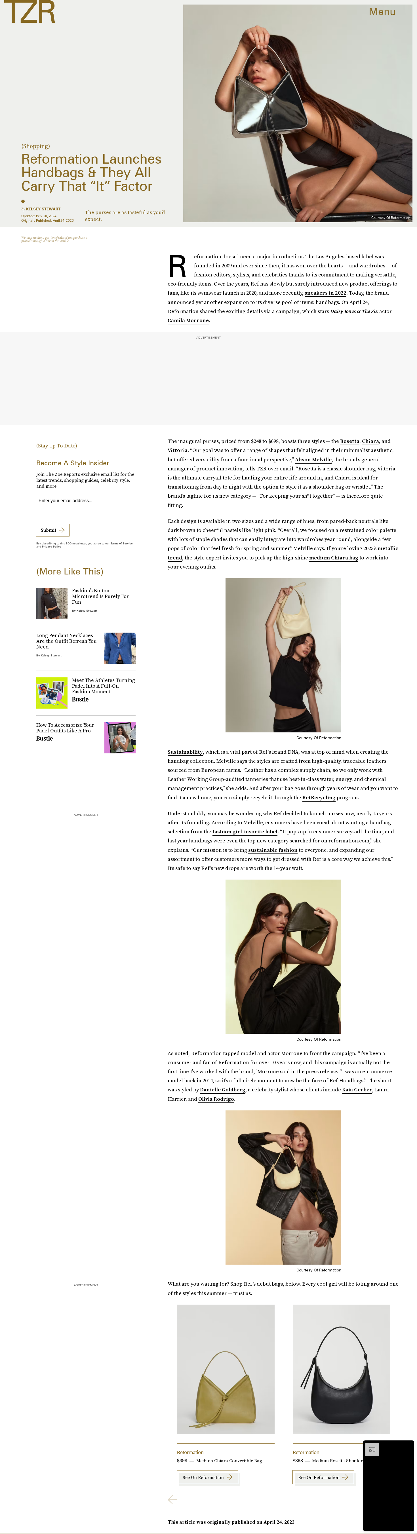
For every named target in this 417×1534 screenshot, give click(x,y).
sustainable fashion (273, 849)
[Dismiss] (407, 1445)
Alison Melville (313, 459)
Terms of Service (121, 543)
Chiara (370, 441)
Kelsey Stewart (43, 209)
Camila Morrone (188, 320)
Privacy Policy (51, 546)
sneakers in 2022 (325, 292)
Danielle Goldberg (222, 1089)
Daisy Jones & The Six (354, 311)
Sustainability (185, 751)
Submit (48, 530)
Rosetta (349, 441)
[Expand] (369, 1445)
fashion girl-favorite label (244, 831)
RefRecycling (319, 797)
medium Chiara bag (333, 557)
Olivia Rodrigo (216, 1098)
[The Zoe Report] (29, 11)
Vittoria (178, 450)
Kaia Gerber (357, 1089)
